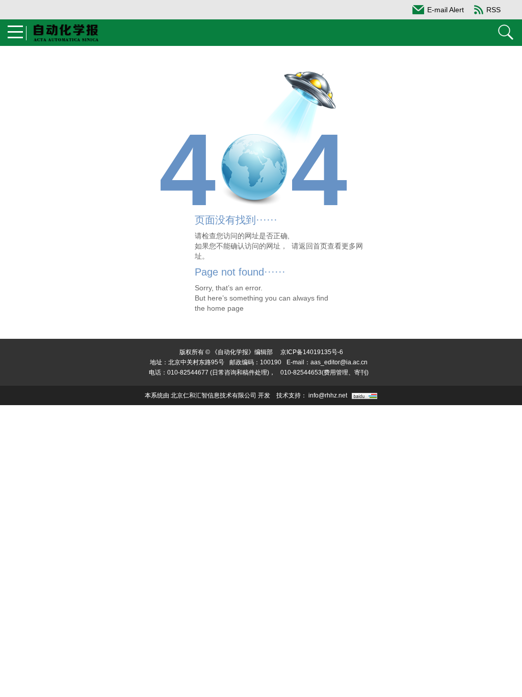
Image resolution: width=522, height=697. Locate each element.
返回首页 (313, 246)
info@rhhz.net (327, 395)
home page (225, 308)
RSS (493, 10)
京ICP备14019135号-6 (311, 352)
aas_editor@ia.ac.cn (339, 362)
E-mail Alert (445, 10)
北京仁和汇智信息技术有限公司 (213, 395)
